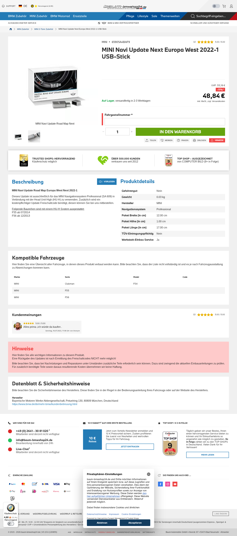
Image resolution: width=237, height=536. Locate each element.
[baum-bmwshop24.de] (125, 7)
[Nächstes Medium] (94, 83)
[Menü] (16, 504)
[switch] (11, 524)
